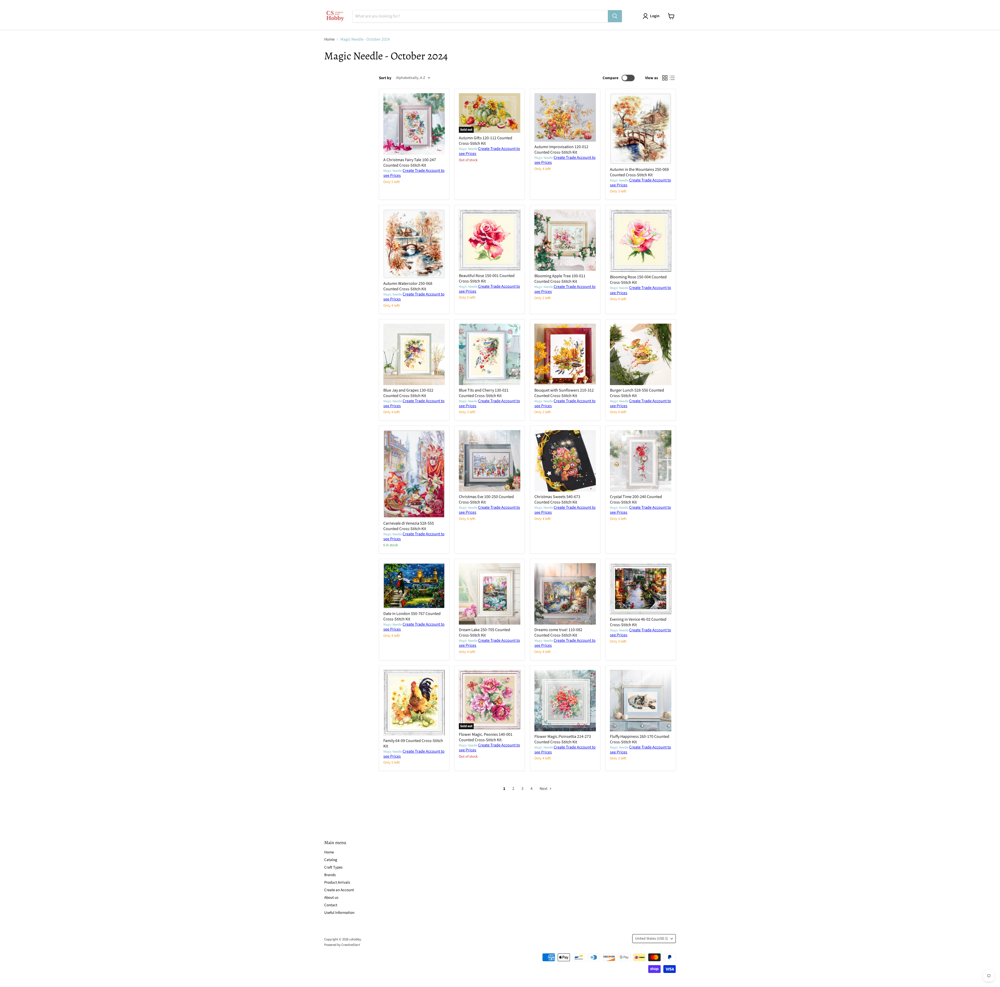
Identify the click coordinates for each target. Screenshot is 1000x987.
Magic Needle (392, 170)
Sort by (385, 78)
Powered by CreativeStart (342, 944)
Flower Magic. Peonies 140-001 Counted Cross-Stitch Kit (485, 737)
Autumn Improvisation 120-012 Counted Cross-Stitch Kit (561, 149)
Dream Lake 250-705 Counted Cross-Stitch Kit (484, 632)
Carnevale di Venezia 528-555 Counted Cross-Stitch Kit (408, 526)
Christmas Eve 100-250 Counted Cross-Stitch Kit (486, 499)
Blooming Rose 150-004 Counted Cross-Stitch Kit (638, 279)
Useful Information (339, 912)
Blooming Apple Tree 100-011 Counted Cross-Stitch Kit (559, 278)
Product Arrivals (337, 882)
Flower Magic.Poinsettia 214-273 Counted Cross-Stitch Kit (562, 739)
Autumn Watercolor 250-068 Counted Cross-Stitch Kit (407, 286)
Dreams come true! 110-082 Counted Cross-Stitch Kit (558, 632)
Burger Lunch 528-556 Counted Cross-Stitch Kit (637, 393)
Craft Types (333, 867)
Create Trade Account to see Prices (414, 173)
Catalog (330, 860)
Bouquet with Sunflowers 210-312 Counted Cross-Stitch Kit (564, 393)
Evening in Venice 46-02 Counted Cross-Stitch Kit (638, 622)
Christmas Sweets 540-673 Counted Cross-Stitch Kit (557, 499)
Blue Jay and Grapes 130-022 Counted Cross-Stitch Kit (408, 393)
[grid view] (664, 77)
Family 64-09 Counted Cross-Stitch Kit (413, 743)
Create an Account (339, 890)
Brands (330, 875)
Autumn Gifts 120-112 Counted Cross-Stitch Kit (485, 140)
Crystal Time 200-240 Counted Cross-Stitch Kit (636, 499)
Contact (330, 905)
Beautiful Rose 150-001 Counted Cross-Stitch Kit (487, 278)
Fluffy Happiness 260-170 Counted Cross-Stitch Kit (639, 739)
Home (329, 39)
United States (651, 938)
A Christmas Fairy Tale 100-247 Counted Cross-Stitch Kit (409, 162)
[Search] (615, 16)
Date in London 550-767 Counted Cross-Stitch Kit (412, 616)
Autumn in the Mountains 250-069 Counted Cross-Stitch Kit (639, 172)
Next (544, 788)
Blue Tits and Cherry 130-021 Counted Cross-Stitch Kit (484, 393)
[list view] (672, 77)
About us (331, 897)
